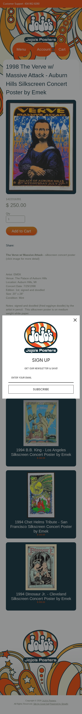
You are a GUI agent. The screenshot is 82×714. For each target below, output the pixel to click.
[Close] (75, 320)
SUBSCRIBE (41, 389)
